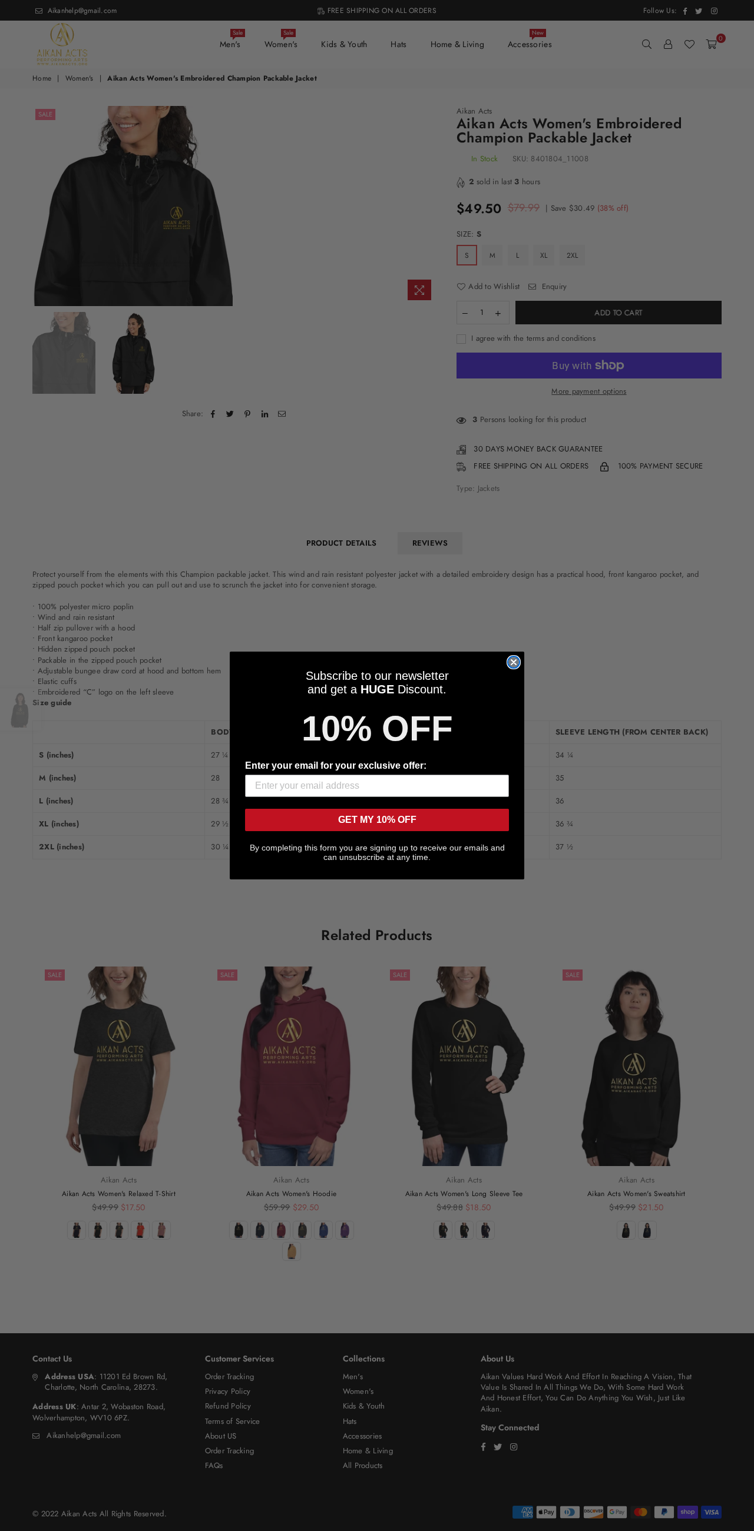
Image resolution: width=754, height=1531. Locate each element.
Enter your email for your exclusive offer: (335, 765)
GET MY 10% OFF (377, 820)
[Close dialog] (514, 662)
